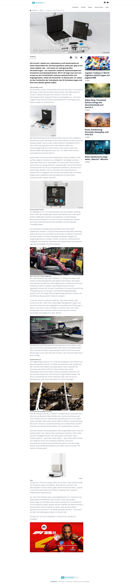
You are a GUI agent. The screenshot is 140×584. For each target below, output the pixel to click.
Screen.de (54, 581)
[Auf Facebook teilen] (71, 57)
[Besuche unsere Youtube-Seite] (107, 2)
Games (90, 7)
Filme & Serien (99, 7)
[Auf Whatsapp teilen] (81, 57)
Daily (107, 7)
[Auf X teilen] (76, 57)
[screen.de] (39, 2)
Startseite (75, 7)
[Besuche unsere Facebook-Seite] (104, 2)
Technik (83, 7)
